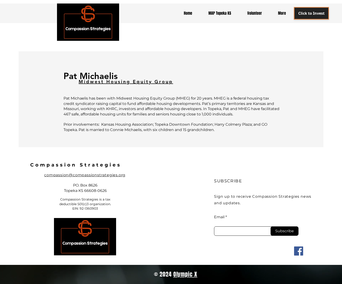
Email (219, 217)
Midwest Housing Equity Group (126, 81)
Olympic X (185, 274)
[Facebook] (298, 251)
